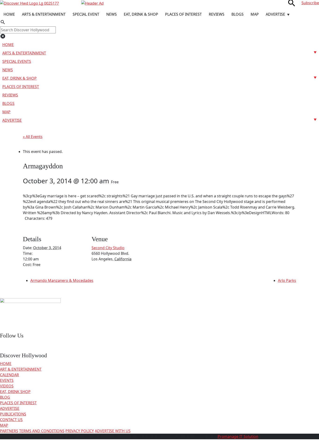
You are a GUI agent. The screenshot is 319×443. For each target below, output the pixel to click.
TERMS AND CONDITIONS (41, 430)
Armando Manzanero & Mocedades (61, 280)
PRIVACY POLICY (79, 430)
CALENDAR (9, 374)
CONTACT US (11, 419)
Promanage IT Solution (238, 436)
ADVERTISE (9, 408)
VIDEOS (7, 386)
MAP (4, 425)
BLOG (5, 397)
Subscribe (310, 2)
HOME (5, 363)
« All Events (33, 136)
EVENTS (7, 380)
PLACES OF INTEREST (18, 402)
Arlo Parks (287, 280)
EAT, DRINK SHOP (15, 391)
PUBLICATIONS (13, 414)
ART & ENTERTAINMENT (21, 369)
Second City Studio (108, 247)
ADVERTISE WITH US (113, 430)
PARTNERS (9, 430)
